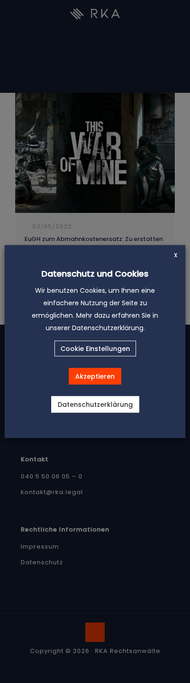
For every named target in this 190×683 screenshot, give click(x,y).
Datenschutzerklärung (95, 404)
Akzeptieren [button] (95, 376)
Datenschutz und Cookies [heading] (95, 273)
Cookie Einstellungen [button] (95, 348)
